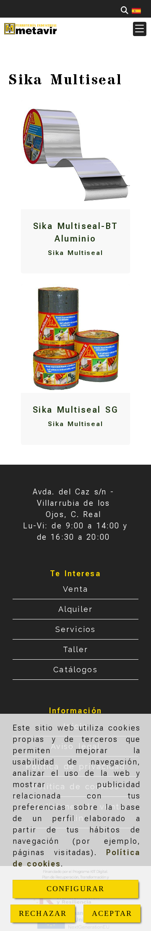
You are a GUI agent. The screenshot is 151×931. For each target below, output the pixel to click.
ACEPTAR (112, 913)
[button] (139, 29)
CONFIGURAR (76, 888)
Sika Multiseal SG (75, 410)
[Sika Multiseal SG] (75, 338)
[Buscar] (124, 10)
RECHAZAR (43, 913)
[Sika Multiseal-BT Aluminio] (75, 154)
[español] (136, 10)
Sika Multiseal (75, 253)
